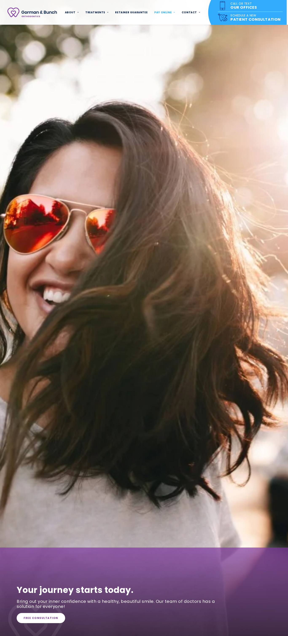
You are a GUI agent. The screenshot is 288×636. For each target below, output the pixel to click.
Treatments (95, 12)
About (70, 12)
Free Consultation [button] (41, 618)
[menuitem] (72, 12)
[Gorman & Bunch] (32, 12)
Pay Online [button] (163, 12)
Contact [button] (189, 12)
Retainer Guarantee (131, 12)
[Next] (277, 330)
